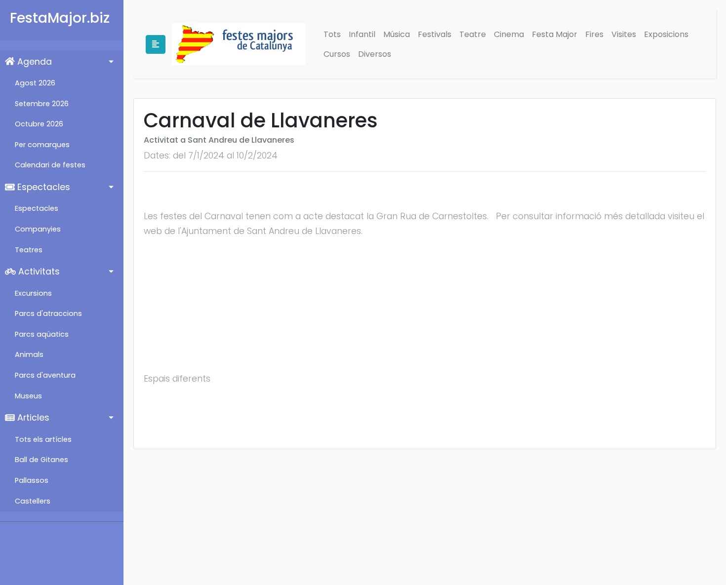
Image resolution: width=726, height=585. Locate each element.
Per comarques (42, 145)
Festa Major (554, 34)
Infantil (362, 34)
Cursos (336, 54)
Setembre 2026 (42, 104)
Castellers (32, 501)
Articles (32, 418)
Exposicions (666, 34)
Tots (332, 34)
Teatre (472, 34)
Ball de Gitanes (41, 460)
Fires (594, 34)
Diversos (374, 54)
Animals (29, 354)
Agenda (33, 62)
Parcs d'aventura (45, 375)
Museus (28, 396)
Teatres (28, 250)
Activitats (38, 271)
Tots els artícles (43, 439)
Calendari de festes (50, 165)
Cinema (509, 34)
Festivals (434, 34)
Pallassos (31, 480)
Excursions (33, 293)
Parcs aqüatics (42, 334)
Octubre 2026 (39, 124)
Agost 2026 (35, 83)
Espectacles (42, 187)
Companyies (38, 229)
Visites (623, 34)
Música (396, 34)
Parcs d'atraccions (48, 313)
